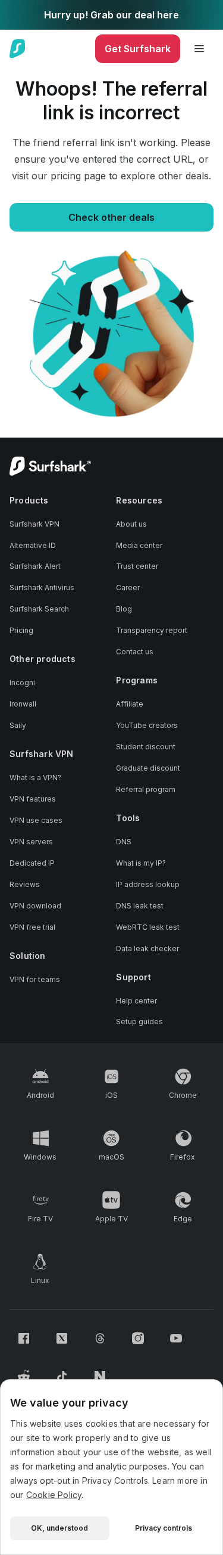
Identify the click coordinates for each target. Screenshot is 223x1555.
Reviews (25, 884)
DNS (123, 841)
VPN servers (31, 841)
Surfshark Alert (35, 566)
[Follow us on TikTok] (62, 1376)
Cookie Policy (54, 1495)
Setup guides (139, 1021)
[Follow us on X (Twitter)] (62, 1338)
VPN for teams (35, 979)
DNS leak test (140, 905)
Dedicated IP (32, 863)
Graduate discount (148, 768)
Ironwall (23, 703)
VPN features (33, 798)
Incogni (22, 682)
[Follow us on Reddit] (24, 1376)
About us (131, 524)
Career (128, 587)
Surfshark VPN (34, 524)
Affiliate (129, 703)
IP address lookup (148, 884)
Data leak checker (147, 948)
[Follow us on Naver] (100, 1376)
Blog (124, 608)
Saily (18, 725)
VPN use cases (36, 820)
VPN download (35, 905)
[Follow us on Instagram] (138, 1338)
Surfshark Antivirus (42, 587)
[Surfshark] (18, 48)
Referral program (145, 789)
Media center (139, 545)
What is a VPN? (35, 777)
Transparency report (151, 630)
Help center (136, 1000)
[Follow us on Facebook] (24, 1338)
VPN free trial (32, 927)
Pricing (21, 630)
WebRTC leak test (148, 927)
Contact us (134, 651)
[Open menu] (199, 48)
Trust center (137, 566)
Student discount (145, 746)
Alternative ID (33, 545)
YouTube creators (147, 725)
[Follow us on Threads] (100, 1338)
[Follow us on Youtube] (176, 1338)
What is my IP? (141, 863)
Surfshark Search (39, 608)
